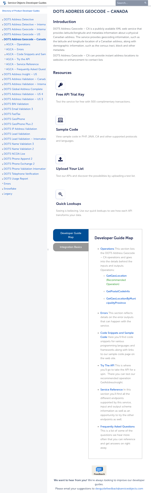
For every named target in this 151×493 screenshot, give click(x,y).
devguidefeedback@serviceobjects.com (119, 488)
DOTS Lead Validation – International (25, 139)
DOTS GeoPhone (14, 119)
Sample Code (67, 129)
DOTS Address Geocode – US (22, 34)
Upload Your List (70, 168)
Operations (107, 248)
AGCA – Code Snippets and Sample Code (26, 54)
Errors (7, 183)
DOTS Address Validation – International (25, 84)
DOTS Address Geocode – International (25, 29)
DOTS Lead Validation (17, 134)
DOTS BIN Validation (16, 104)
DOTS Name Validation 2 (19, 149)
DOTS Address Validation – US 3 (23, 99)
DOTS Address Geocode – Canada (25, 39)
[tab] (70, 235)
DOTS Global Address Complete (23, 89)
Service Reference (111, 389)
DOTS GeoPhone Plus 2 (18, 124)
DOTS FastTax (12, 114)
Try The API (107, 365)
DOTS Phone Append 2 (18, 158)
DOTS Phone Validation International (25, 168)
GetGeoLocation (116, 275)
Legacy (8, 193)
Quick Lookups (68, 204)
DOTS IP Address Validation (20, 129)
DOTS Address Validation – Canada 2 (25, 79)
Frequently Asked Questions (117, 426)
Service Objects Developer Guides (27, 2)
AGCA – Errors (15, 49)
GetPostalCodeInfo (118, 291)
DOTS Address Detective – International (25, 24)
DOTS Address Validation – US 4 (23, 94)
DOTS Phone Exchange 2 (19, 163)
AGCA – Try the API (18, 59)
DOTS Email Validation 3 (18, 109)
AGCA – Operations (18, 44)
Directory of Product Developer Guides (21, 11)
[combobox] (132, 3)
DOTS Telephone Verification (21, 173)
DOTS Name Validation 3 (19, 144)
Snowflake (10, 188)
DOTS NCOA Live (14, 153)
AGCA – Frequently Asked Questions (26, 69)
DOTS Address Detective (19, 19)
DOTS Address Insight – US (20, 74)
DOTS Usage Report (16, 178)
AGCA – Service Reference (22, 64)
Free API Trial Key (70, 94)
